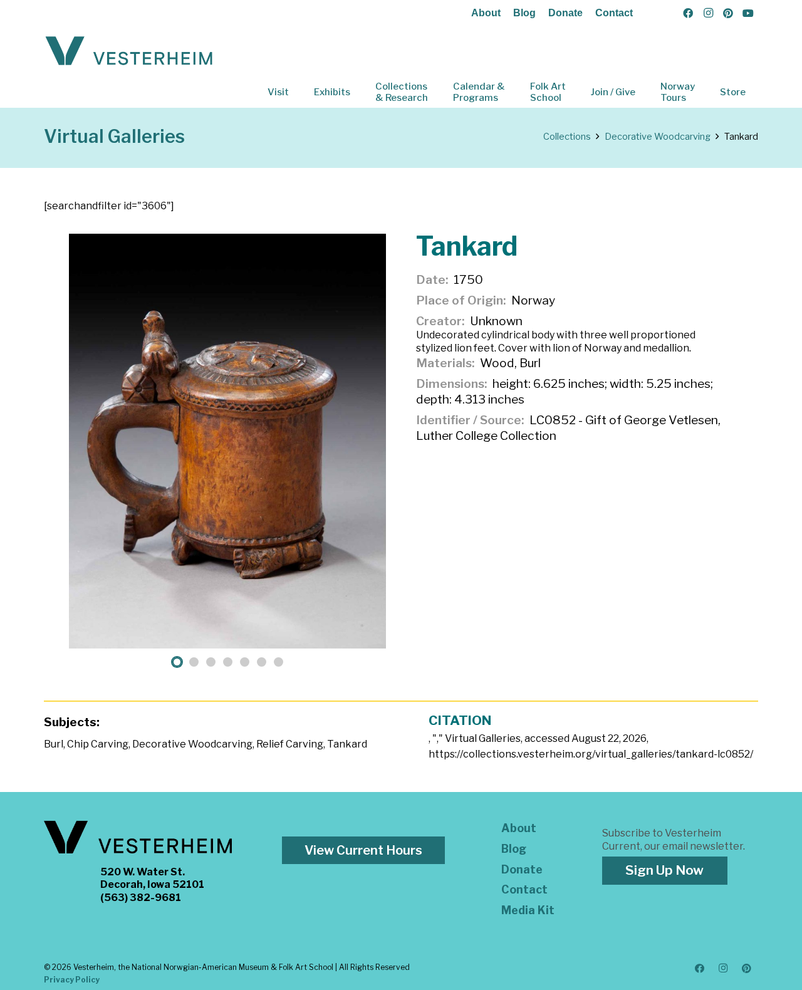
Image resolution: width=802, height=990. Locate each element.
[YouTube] (748, 13)
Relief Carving (289, 744)
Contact (614, 13)
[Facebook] (688, 13)
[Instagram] (708, 13)
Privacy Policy (72, 979)
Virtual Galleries (114, 136)
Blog (524, 13)
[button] (297, 92)
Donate (565, 13)
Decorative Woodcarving (192, 744)
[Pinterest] (728, 13)
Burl (53, 744)
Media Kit (528, 910)
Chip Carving (97, 744)
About (486, 13)
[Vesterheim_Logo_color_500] (129, 51)
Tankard (347, 744)
